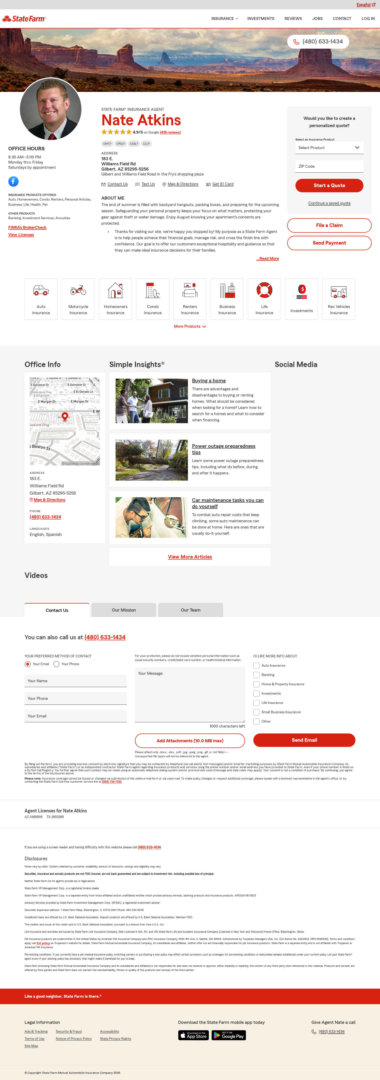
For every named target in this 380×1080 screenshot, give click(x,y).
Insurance (222, 19)
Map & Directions (49, 500)
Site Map (31, 1046)
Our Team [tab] (191, 610)
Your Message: (150, 673)
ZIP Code (307, 166)
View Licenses (21, 235)
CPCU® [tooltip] (121, 143)
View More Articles (190, 557)
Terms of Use (34, 1039)
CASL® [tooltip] (134, 143)
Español (364, 5)
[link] (24, 18)
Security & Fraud (69, 1031)
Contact (342, 19)
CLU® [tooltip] (146, 143)
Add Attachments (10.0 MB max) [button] (190, 740)
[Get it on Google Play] (228, 1035)
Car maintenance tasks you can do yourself (228, 503)
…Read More (267, 258)
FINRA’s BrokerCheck (27, 227)
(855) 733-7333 (111, 781)
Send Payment (329, 243)
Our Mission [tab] (124, 610)
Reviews (293, 19)
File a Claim (329, 225)
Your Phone (70, 664)
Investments (260, 19)
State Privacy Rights (115, 1039)
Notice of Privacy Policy (74, 1039)
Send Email (304, 740)
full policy (43, 943)
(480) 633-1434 (45, 517)
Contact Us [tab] (57, 610)
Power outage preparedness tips (223, 449)
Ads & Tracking (36, 1031)
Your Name (37, 681)
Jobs (317, 19)
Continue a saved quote (329, 203)
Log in (368, 19)
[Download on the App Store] (193, 1035)
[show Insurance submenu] (236, 18)
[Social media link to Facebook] (13, 181)
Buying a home (209, 380)
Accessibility (109, 1031)
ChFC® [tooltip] (107, 143)
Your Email (41, 664)
